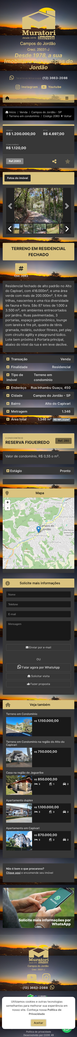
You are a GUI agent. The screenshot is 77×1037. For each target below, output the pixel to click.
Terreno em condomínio (24, 116)
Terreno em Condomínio (21, 714)
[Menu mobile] (7, 98)
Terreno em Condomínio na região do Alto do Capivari (35, 743)
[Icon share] (32, 977)
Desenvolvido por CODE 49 (38, 1035)
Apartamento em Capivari (23, 828)
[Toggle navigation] (67, 98)
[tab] (17, 178)
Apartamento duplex (19, 800)
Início (12, 112)
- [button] (7, 507)
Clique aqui (13, 872)
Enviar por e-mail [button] (39, 647)
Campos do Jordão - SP (46, 112)
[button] (11, 206)
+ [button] (7, 502)
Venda (24, 112)
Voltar (67, 116)
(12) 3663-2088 (55, 78)
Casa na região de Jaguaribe (25, 772)
